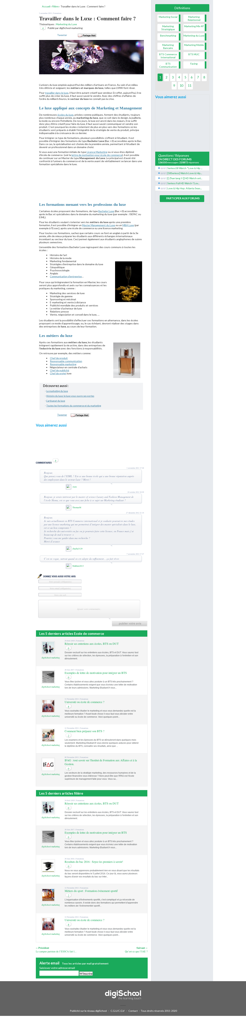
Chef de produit (59, 358)
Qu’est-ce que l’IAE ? (136, 951)
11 (189, 85)
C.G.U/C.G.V (118, 1010)
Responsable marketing (63, 364)
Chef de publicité (59, 370)
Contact (133, 1010)
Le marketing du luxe (57, 391)
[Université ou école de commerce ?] (48, 711)
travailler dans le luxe (56, 92)
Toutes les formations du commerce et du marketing (73, 405)
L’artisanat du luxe (55, 400)
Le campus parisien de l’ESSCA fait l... (56, 951)
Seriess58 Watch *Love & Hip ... (184, 168)
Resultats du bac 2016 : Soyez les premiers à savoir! (94, 862)
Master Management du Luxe (98, 225)
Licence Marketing (97, 151)
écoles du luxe (65, 114)
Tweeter (62, 35)
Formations (57, 13)
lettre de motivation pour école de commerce (96, 155)
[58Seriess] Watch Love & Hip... (184, 173)
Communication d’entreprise (66, 276)
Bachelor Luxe (106, 211)
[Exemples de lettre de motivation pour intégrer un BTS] (48, 681)
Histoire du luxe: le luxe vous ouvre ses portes (70, 396)
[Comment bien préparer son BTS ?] (48, 740)
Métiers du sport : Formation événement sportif (91, 891)
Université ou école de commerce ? (84, 702)
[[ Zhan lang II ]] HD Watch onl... (184, 178)
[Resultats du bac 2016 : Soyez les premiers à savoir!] (48, 870)
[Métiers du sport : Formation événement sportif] (48, 899)
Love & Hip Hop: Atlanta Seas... (184, 188)
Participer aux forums (183, 198)
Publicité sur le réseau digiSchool (88, 1010)
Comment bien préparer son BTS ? (84, 731)
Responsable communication (66, 361)
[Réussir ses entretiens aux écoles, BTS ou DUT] (48, 652)
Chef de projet (58, 373)
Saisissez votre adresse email (57, 967)
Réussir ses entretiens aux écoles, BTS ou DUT (92, 643)
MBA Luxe (128, 225)
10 (181, 85)
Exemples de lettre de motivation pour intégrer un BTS (96, 673)
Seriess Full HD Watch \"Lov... (183, 183)
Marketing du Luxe (66, 24)
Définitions (182, 8)
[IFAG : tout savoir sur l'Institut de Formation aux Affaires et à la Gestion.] (48, 769)
